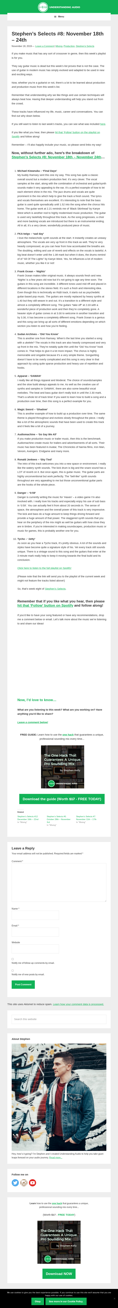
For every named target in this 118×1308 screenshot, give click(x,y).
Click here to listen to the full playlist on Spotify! (44, 568)
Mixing (59, 46)
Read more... (55, 1157)
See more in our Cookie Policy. (66, 1301)
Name (15, 908)
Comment (17, 861)
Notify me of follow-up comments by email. (33, 963)
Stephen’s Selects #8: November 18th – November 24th (56, 157)
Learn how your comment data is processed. (78, 1004)
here (102, 124)
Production (69, 46)
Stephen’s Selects (55, 588)
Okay (38, 1301)
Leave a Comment (44, 46)
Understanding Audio (59, 7)
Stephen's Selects (85, 46)
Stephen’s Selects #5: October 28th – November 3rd (59, 819)
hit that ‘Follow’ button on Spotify (45, 605)
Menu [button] (61, 16)
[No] (114, 1298)
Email (15, 925)
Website (16, 942)
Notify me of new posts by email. (28, 974)
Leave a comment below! (32, 722)
